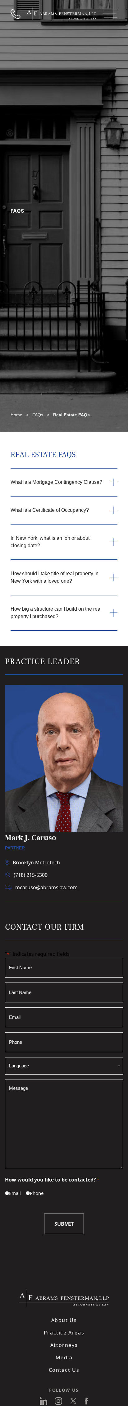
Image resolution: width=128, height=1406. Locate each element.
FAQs (37, 414)
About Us (64, 1320)
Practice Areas (64, 1332)
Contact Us (64, 1370)
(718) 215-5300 (31, 875)
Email (12, 1193)
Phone (34, 1193)
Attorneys (64, 1345)
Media (64, 1357)
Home (16, 414)
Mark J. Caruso (30, 838)
